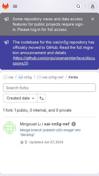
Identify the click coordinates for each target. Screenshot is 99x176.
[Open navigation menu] (15, 6)
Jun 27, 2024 (53, 142)
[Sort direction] (41, 98)
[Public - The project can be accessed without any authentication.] (74, 124)
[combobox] (20, 98)
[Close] (92, 19)
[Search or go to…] (78, 6)
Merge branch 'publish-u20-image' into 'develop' (50, 132)
